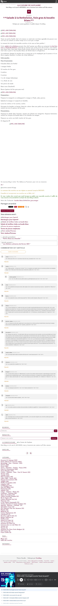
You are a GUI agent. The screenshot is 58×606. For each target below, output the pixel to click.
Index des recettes (6, 540)
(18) (6, 498)
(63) (8, 483)
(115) (5, 474)
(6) (7, 517)
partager (31, 584)
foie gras (30, 200)
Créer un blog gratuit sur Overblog (35, 560)
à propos (39, 584)
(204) (11, 462)
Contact (52, 560)
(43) (7, 487)
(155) (7, 471)
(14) (9, 499)
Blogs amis (4, 539)
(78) (9, 480)
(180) (4, 466)
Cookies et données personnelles (46, 562)
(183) (5, 465)
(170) (13, 468)
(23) (8, 495)
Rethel (25, 200)
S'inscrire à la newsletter (7, 210)
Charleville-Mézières (11, 48)
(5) (5, 519)
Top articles (46, 560)
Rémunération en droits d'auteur (23, 562)
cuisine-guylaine (13, 560)
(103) (5, 475)
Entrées (29, 15)
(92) (7, 477)
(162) (9, 469)
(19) (10, 496)
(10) (12, 508)
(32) (6, 489)
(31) (10, 492)
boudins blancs (18, 200)
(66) (5, 481)
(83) (8, 478)
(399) (9, 460)
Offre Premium (35, 562)
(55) (6, 486)
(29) (9, 493)
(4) (7, 520)
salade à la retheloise (11, 46)
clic (2, 185)
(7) (5, 514)
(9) (5, 511)
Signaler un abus (7, 562)
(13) (10, 502)
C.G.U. (14, 562)
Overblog (38, 558)
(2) (12, 529)
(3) (8, 523)
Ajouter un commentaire (13, 251)
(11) (11, 505)
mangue (35, 200)
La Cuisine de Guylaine (29, 5)
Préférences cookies (29, 563)
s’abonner (22, 584)
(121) (15, 472)
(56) (5, 484)
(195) (11, 463)
